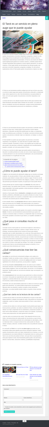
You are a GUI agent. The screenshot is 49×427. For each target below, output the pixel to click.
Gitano (29, 11)
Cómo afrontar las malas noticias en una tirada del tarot (36, 376)
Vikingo (13, 14)
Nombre (5, 397)
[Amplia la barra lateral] (46, 18)
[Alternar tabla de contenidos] (23, 159)
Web (5, 402)
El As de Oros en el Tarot (22, 374)
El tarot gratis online (6, 11)
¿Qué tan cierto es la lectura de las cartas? (15, 166)
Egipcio (34, 11)
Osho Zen (19, 14)
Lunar (8, 14)
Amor (14, 11)
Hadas (3, 14)
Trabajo (19, 11)
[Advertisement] (23, 80)
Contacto (4, 422)
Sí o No (24, 11)
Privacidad (13, 422)
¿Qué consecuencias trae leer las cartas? (13, 165)
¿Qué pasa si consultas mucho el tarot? (13, 163)
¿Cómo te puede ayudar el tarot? (11, 161)
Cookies (9, 422)
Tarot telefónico (31, 14)
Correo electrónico (28, 397)
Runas (24, 14)
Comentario (6, 389)
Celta (39, 11)
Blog (38, 14)
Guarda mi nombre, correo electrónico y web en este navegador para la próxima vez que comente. (23, 407)
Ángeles (44, 11)
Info (17, 422)
